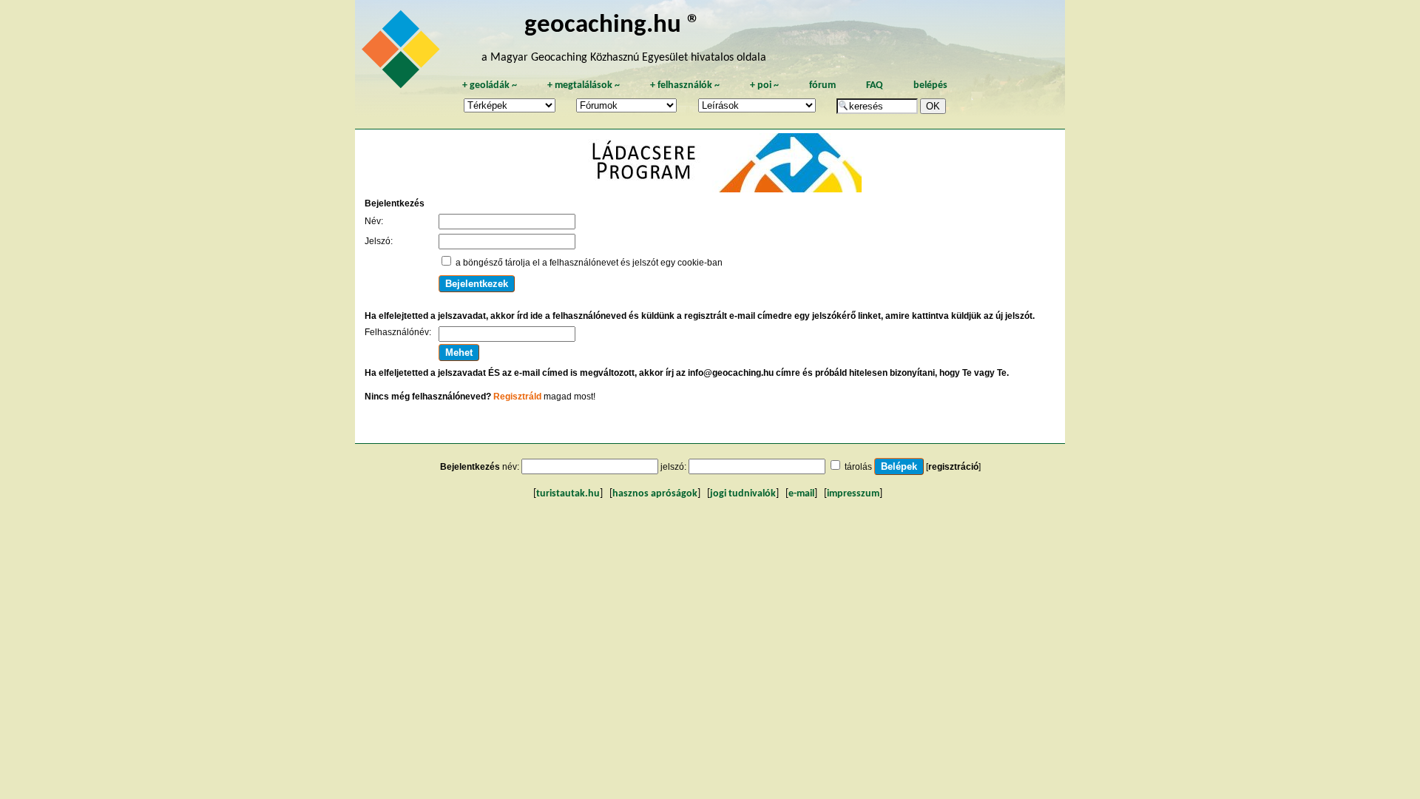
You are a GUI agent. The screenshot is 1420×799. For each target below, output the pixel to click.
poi (764, 85)
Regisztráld (517, 396)
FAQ (874, 85)
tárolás (858, 467)
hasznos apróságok (654, 494)
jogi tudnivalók (743, 494)
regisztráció (953, 467)
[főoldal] (403, 53)
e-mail (801, 494)
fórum (822, 85)
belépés (930, 85)
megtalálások (583, 85)
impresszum (853, 494)
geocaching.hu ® (612, 25)
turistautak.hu (568, 494)
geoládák (490, 85)
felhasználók (684, 85)
